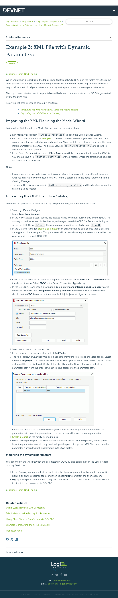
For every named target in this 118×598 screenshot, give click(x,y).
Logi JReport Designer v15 (48, 22)
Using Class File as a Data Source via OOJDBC (30, 519)
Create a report (20, 437)
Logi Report (27, 22)
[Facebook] (7, 539)
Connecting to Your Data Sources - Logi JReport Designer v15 (34, 25)
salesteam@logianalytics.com (62, 583)
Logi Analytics (12, 22)
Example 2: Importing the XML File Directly (28, 525)
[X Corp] (11, 539)
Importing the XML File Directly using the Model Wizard (49, 109)
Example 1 (46, 138)
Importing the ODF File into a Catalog (40, 113)
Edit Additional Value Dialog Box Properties (28, 513)
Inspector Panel (14, 530)
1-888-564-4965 (62, 580)
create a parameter (48, 228)
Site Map (95, 594)
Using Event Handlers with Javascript (25, 507)
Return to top (13, 552)
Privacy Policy (85, 594)
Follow (12, 64)
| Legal (75, 594)
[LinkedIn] (16, 539)
